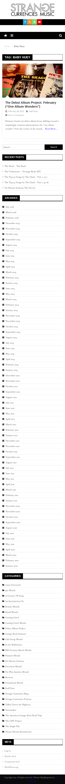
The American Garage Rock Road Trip (23, 715)
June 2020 (10, 538)
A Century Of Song (14, 595)
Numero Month (12, 655)
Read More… (51, 128)
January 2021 (11, 500)
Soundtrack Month (14, 682)
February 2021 (12, 495)
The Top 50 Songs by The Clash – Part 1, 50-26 (27, 182)
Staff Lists (10, 688)
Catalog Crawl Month (15, 623)
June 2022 (10, 408)
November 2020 (13, 511)
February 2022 (12, 429)
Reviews (9, 677)
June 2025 (10, 255)
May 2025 (10, 261)
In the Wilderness (13, 644)
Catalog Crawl (12, 617)
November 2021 (13, 446)
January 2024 (12, 310)
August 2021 (11, 462)
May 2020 (10, 544)
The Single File (12, 726)
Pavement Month (13, 666)
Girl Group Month (14, 639)
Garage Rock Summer (15, 633)
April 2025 (10, 266)
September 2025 (13, 239)
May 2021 (10, 478)
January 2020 (12, 565)
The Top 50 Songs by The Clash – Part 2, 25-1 (26, 177)
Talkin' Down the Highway (18, 704)
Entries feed (10, 756)
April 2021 (10, 484)
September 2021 (13, 457)
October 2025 (12, 234)
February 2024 (12, 304)
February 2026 (12, 217)
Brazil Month (11, 612)
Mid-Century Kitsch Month (18, 650)
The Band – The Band (15, 166)
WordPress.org (11, 767)
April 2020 (10, 549)
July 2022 (10, 402)
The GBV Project (13, 720)
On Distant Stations (14, 661)
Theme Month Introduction (18, 731)
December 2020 (13, 506)
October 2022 (12, 386)
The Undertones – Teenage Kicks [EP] (23, 171)
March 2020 (11, 555)
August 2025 (11, 245)
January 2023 (11, 370)
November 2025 (13, 228)
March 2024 (11, 299)
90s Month (10, 590)
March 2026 (11, 212)
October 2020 (12, 517)
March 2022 (11, 424)
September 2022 (13, 391)
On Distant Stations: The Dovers (20, 187)
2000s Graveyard (13, 585)
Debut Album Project (15, 628)
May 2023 (10, 353)
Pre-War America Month (17, 672)
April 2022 (10, 419)
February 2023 (12, 364)
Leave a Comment (16, 115)
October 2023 (12, 326)
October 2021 (11, 451)
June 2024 (10, 288)
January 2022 (11, 435)
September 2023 (13, 332)
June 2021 (10, 473)
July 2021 (9, 468)
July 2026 (10, 206)
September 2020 (13, 522)
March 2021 (11, 489)
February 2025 (12, 277)
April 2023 (10, 359)
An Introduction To (14, 601)
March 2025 (11, 272)
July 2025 (10, 250)
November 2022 (13, 381)
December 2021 (12, 440)
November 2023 (13, 321)
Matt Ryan (33, 111)
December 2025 (13, 223)
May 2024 (10, 294)
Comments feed (12, 761)
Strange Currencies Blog (16, 693)
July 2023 (10, 342)
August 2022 (11, 397)
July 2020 (10, 533)
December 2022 (13, 375)
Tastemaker (10, 710)
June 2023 (10, 348)
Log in (8, 750)
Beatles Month (12, 606)
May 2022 (10, 413)
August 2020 (11, 527)
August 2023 (11, 337)
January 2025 (12, 283)
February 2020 (12, 560)
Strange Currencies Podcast (18, 699)
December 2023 (13, 315)
